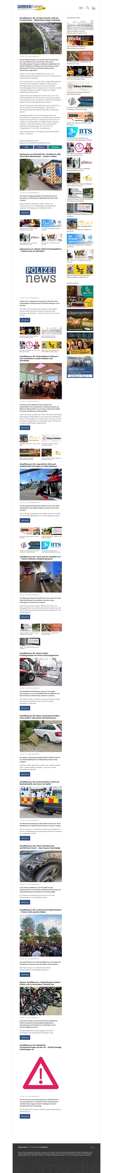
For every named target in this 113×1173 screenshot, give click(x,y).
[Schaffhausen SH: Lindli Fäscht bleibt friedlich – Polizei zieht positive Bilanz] (41, 935)
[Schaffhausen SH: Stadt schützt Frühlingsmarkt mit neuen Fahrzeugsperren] (41, 672)
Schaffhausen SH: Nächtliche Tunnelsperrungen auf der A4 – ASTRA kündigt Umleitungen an (40, 1047)
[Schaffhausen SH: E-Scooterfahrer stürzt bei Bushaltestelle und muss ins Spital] (41, 802)
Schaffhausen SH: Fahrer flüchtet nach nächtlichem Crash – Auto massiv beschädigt (40, 847)
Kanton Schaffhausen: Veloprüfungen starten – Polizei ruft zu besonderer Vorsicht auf (41, 983)
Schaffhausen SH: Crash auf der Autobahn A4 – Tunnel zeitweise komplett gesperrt (40, 558)
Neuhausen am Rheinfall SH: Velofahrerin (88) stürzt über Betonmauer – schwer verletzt (40, 155)
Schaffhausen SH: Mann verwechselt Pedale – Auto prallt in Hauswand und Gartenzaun (40, 717)
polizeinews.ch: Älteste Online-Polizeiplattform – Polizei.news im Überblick (41, 250)
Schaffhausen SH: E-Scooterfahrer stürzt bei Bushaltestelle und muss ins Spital (39, 783)
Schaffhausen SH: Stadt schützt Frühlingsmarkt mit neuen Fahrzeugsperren (39, 654)
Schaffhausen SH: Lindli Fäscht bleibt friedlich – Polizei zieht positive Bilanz (40, 911)
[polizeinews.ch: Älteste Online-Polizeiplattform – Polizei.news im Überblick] (41, 275)
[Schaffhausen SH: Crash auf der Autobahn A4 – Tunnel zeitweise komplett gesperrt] (41, 577)
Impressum (22, 1147)
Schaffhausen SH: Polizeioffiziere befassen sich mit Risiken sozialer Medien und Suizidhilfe (39, 358)
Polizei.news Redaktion (33, 56)
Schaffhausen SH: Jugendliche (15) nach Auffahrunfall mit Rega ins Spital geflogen (38, 465)
